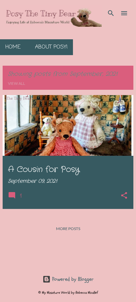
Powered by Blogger (72, 279)
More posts (68, 228)
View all (16, 83)
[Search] (111, 13)
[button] (124, 196)
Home (12, 47)
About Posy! (51, 47)
